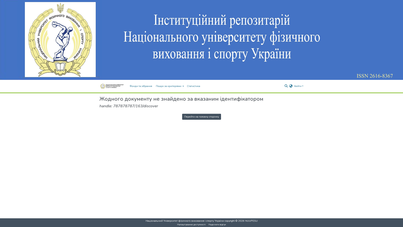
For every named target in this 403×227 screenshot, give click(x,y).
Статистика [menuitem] (193, 86)
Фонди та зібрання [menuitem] (141, 86)
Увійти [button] (298, 86)
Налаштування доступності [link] (191, 224)
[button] (113, 86)
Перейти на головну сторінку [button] (201, 116)
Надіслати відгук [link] (217, 224)
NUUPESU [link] (251, 221)
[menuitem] (169, 86)
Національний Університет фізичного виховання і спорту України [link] (185, 221)
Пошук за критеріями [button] (168, 86)
